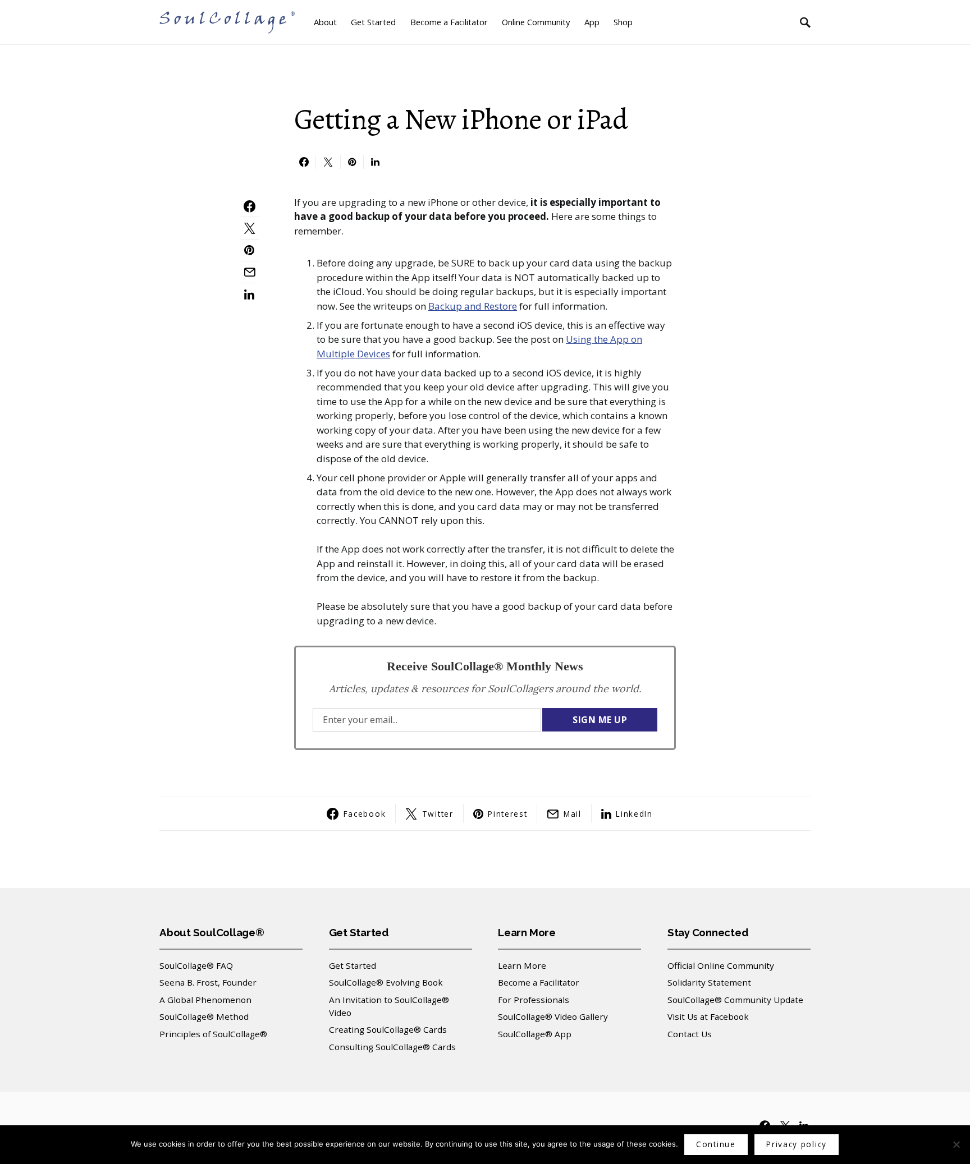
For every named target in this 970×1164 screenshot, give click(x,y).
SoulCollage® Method (204, 1016)
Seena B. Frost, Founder (208, 982)
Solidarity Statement (709, 982)
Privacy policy (796, 1144)
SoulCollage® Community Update (735, 999)
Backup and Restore (472, 306)
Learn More (522, 965)
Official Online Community (720, 965)
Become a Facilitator (538, 982)
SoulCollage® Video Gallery (553, 1016)
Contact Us (689, 1033)
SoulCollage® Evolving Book (386, 982)
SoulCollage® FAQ (196, 965)
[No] (956, 1144)
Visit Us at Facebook (708, 1016)
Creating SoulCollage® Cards (388, 1029)
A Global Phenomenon (205, 999)
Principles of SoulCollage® (213, 1033)
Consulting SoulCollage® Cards (392, 1046)
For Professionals (533, 999)
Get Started (352, 965)
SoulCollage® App (534, 1033)
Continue (716, 1144)
